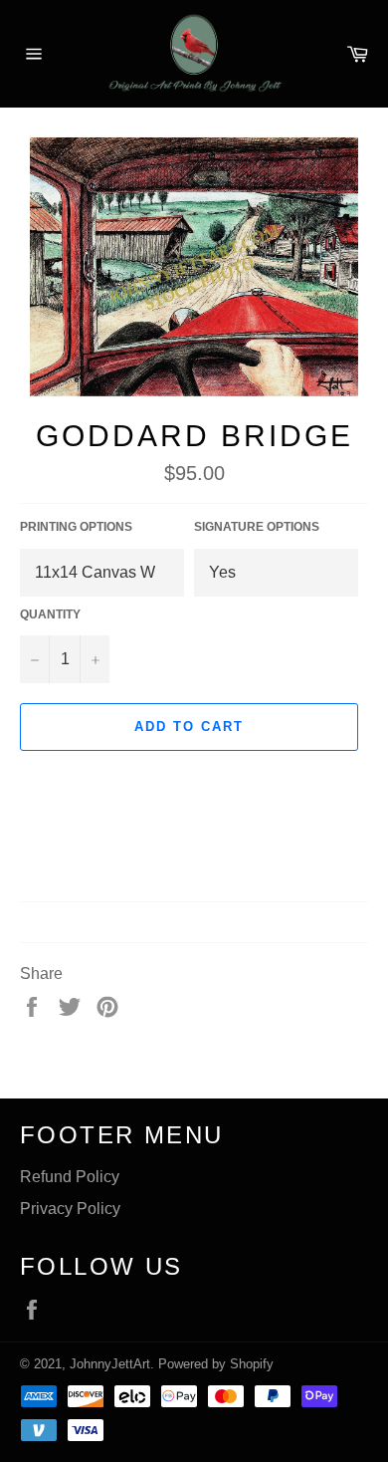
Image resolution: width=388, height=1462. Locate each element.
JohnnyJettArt (110, 1363)
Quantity (50, 614)
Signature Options (256, 527)
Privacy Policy (70, 1208)
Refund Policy (69, 1176)
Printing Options (76, 527)
